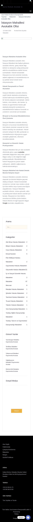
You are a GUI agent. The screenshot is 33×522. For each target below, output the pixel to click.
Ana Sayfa (6, 444)
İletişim (16, 411)
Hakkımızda (6, 447)
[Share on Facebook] (4, 212)
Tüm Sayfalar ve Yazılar (9, 500)
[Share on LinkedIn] (12, 212)
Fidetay (16, 514)
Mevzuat (8, 285)
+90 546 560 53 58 (8, 489)
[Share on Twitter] (6, 212)
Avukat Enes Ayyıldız (20, 30)
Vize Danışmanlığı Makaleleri (15, 309)
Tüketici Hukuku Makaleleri (15, 305)
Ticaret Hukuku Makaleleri (14, 301)
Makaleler (5, 32)
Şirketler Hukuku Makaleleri (15, 293)
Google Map (16, 518)
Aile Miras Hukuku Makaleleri (15, 242)
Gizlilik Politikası (8, 457)
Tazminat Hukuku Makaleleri (15, 297)
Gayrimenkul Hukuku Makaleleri (16, 266)
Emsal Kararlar (11, 254)
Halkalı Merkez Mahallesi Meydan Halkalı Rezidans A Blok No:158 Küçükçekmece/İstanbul (14, 474)
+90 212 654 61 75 (8, 487)
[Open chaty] (28, 517)
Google (5, 203)
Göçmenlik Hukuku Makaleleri (16, 269)
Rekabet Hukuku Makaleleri (15, 289)
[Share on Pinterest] (9, 212)
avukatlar (21, 152)
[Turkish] (31, 1)
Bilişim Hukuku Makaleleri (14, 246)
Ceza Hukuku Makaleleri (14, 250)
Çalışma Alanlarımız (9, 449)
